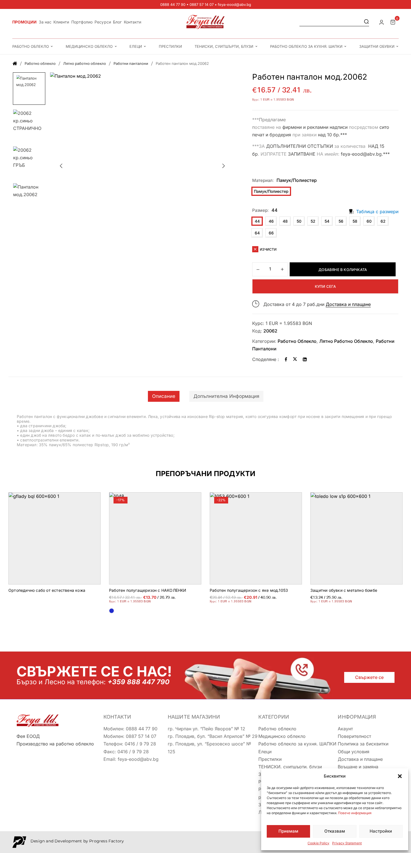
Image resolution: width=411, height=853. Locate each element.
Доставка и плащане (348, 304)
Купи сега (325, 286)
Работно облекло (40, 63)
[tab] (163, 396)
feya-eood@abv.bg (234, 4)
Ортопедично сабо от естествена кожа (46, 590)
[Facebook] (286, 359)
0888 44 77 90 (172, 4)
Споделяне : (265, 359)
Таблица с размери (377, 211)
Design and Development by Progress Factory (77, 841)
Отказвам (334, 831)
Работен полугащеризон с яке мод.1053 (249, 590)
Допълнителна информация (226, 396)
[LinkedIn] (305, 359)
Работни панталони (131, 63)
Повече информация (355, 813)
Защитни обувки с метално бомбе (343, 590)
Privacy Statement (347, 843)
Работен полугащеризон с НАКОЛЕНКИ (147, 590)
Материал (262, 180)
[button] (400, 776)
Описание (163, 396)
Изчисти (268, 249)
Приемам (288, 831)
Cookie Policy (318, 843)
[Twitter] (295, 359)
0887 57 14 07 (202, 4)
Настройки (381, 831)
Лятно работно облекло (84, 63)
